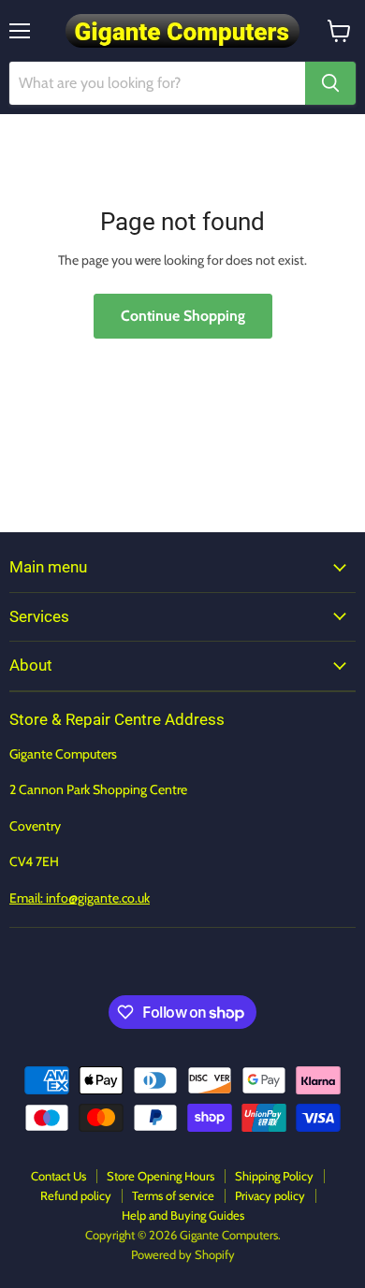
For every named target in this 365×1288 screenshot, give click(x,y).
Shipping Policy (274, 1175)
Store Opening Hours (160, 1175)
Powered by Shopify (183, 1254)
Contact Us (58, 1175)
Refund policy (75, 1195)
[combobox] (157, 83)
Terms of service (173, 1195)
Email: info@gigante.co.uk (79, 898)
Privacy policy (270, 1195)
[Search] (330, 83)
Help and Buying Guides (183, 1215)
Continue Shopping (183, 316)
